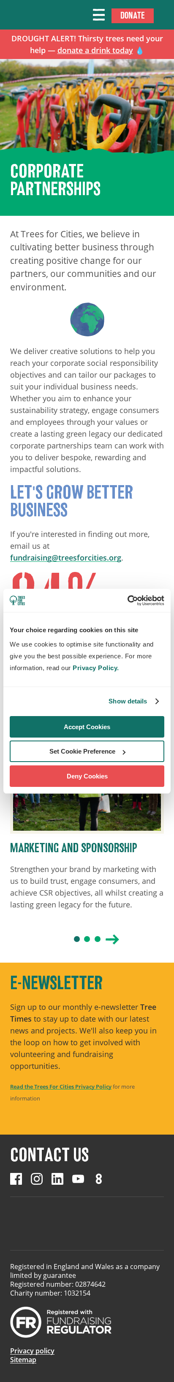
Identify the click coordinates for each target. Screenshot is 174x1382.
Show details (128, 701)
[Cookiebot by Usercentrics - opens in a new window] (127, 600)
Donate (132, 15)
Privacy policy (32, 1350)
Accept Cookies (87, 726)
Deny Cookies (87, 776)
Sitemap (23, 1359)
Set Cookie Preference (82, 751)
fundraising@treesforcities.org (65, 558)
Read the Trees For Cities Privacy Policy (60, 1086)
